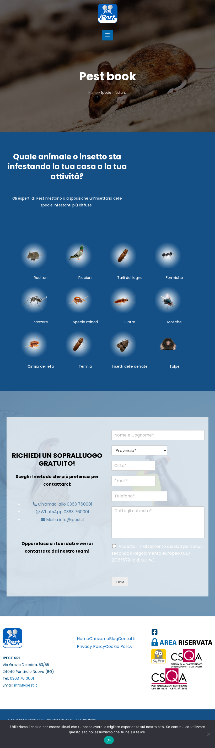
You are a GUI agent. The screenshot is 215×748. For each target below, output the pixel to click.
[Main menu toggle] (107, 35)
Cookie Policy (118, 646)
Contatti (126, 639)
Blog (113, 639)
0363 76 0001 (22, 678)
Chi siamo (99, 639)
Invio (120, 581)
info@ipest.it (25, 685)
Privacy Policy (91, 646)
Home (93, 93)
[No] (208, 734)
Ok (108, 740)
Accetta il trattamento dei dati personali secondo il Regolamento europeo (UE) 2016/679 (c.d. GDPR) (156, 553)
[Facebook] (154, 632)
